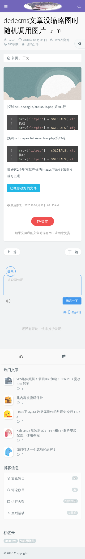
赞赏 (44, 221)
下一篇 (73, 252)
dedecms (10, 541)
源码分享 (33, 44)
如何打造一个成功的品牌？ (36, 449)
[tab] (21, 356)
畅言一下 (72, 301)
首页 (15, 58)
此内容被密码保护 (30, 398)
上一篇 (12, 252)
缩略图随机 (27, 541)
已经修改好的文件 (23, 188)
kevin (12, 40)
